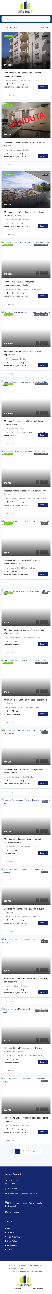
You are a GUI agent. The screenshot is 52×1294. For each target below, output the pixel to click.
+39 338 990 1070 (14, 1189)
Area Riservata (11, 1245)
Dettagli (43, 87)
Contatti (8, 1249)
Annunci (17, 1289)
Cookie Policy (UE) (12, 1237)
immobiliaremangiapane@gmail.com (22, 1194)
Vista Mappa (37, 1289)
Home (7, 1229)
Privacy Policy (11, 1241)
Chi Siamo (9, 1233)
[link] (26, 50)
